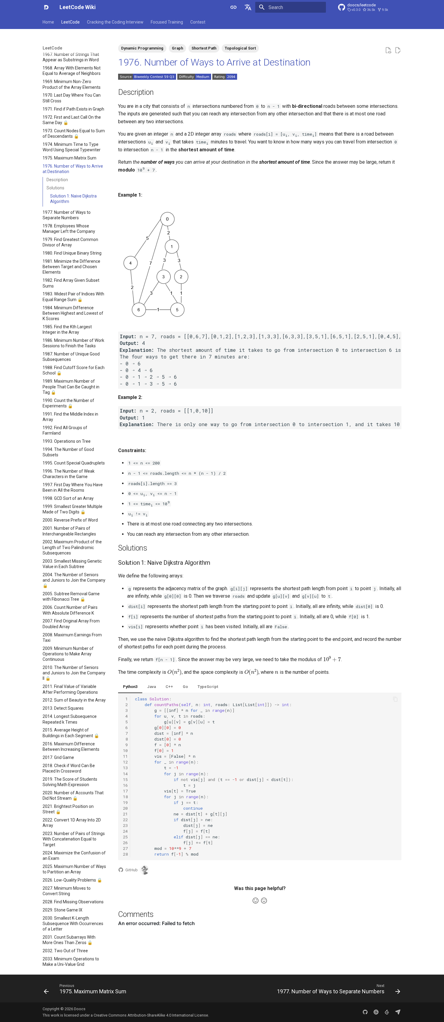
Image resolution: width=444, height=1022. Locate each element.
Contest (197, 22)
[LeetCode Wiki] (46, 7)
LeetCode (70, 22)
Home (48, 22)
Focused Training (167, 22)
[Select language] (248, 7)
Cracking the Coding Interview (115, 22)
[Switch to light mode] (233, 7)
